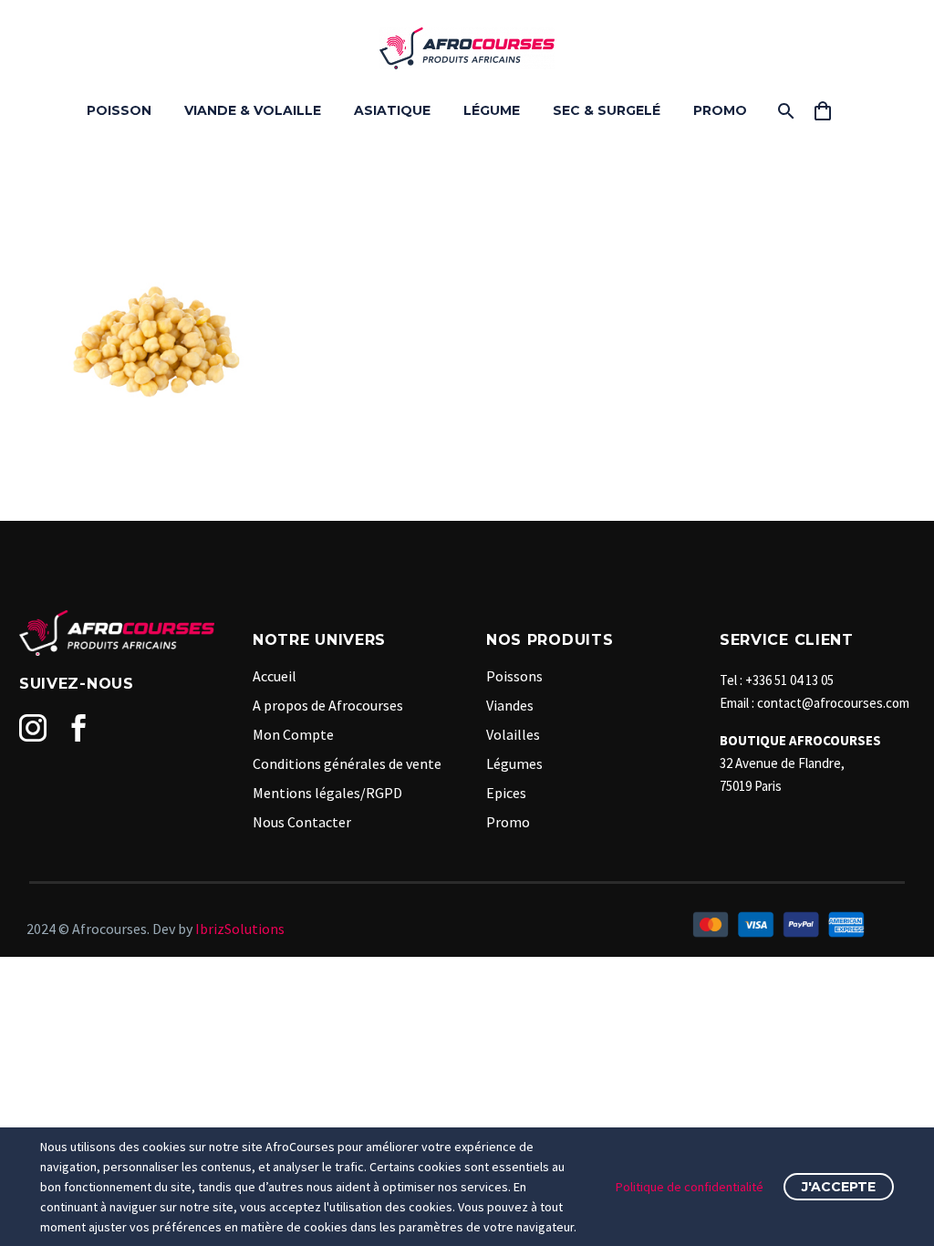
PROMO (720, 110)
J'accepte (839, 1187)
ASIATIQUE (392, 110)
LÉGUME (491, 110)
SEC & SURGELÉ (606, 110)
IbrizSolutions (240, 928)
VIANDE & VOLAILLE (252, 110)
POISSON (119, 110)
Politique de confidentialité (689, 1187)
